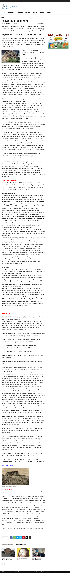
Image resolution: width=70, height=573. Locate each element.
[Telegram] (17, 537)
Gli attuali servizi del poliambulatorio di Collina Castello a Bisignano (7, 559)
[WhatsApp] (14, 537)
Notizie (49, 12)
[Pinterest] (23, 537)
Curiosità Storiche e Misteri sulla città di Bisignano (28, 528)
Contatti (28, 0)
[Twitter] (20, 537)
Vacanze (42, 12)
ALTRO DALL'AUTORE (20, 544)
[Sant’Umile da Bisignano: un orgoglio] (23, 552)
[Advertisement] (44, 7)
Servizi (35, 12)
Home (3, 0)
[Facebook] (11, 537)
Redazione (24, 0)
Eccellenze (20, 12)
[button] (66, 12)
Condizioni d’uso (8, 0)
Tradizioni (11, 12)
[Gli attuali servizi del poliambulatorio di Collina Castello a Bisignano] (8, 552)
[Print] (30, 537)
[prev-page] (2, 564)
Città (3, 12)
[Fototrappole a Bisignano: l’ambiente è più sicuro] (38, 552)
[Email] (26, 537)
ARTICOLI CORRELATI (7, 544)
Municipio (27, 12)
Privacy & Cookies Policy (16, 0)
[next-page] (4, 564)
